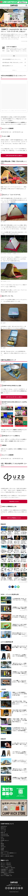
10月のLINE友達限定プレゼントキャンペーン (11, 59)
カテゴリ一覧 (3, 829)
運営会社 (2, 843)
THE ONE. (2, 838)
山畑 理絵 (25, 723)
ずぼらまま (25, 601)
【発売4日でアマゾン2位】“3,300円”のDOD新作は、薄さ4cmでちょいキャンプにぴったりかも (19, 626)
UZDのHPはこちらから (14, 501)
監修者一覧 (3, 832)
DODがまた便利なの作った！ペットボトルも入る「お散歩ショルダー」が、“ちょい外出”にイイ (19, 634)
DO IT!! (2, 837)
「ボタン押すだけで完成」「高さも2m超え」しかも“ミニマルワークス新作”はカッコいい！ (19, 703)
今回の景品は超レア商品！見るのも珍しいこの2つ (12, 62)
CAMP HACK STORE (4, 834)
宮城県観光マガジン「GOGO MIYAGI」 (8, 872)
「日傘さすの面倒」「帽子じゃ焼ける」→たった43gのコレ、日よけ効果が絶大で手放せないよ (19, 720)
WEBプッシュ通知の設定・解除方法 (7, 856)
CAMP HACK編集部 (11, 46)
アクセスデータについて (5, 854)
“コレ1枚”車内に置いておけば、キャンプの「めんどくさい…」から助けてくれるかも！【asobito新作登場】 (19, 600)
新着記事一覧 (3, 828)
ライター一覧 (3, 831)
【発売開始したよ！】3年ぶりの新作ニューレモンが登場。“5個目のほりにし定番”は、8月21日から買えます (19, 608)
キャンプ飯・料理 (3, 697)
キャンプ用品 (3, 715)
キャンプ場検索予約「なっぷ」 (6, 874)
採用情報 (2, 845)
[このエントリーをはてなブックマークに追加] (15, 587)
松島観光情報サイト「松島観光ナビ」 (7, 870)
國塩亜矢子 (25, 697)
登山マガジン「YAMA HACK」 (6, 863)
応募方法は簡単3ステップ (7, 65)
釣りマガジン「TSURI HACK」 (6, 864)
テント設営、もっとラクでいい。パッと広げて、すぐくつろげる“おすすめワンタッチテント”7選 (19, 762)
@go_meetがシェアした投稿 (8, 110)
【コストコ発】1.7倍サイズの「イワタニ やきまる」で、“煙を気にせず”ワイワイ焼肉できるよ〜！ (19, 617)
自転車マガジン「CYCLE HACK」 (6, 866)
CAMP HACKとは (4, 826)
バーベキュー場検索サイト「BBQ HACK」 (8, 867)
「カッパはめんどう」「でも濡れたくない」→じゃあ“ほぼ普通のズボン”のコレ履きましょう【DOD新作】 (19, 656)
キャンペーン (18, 589)
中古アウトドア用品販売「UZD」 (7, 875)
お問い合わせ (3, 846)
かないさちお (25, 627)
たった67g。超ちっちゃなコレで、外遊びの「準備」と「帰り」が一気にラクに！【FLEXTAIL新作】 (19, 647)
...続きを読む (24, 51)
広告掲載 (2, 848)
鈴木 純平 (25, 649)
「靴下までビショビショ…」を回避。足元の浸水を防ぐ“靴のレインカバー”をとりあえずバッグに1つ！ (19, 665)
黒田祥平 (26, 683)
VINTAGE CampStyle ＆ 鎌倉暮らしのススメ (11, 253)
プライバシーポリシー (5, 851)
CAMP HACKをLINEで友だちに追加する (14, 155)
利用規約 (2, 849)
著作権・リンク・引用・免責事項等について (8, 852)
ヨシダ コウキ (25, 763)
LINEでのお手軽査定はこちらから (14, 517)
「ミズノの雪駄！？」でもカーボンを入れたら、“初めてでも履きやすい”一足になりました (19, 682)
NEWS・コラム (11, 589)
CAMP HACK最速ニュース (23, 610)
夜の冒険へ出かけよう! (5, 840)
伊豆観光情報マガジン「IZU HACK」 (7, 869)
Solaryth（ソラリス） (7, 281)
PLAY (2, 842)
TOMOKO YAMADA (24, 714)
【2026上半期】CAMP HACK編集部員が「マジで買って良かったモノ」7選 (19, 711)
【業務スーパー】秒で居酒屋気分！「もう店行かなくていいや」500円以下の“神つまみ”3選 (19, 694)
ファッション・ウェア (4, 724)
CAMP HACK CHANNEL (5, 835)
